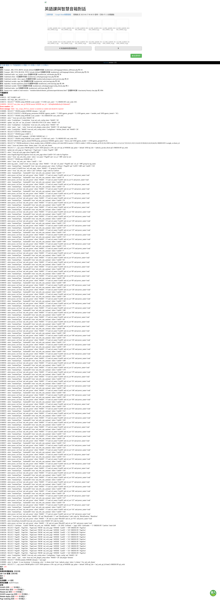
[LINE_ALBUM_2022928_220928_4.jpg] (81, 23)
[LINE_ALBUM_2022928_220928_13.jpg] (67, 37)
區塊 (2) (34, 65)
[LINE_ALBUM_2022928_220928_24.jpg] (109, 37)
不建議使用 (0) (18, 65)
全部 (3, 65)
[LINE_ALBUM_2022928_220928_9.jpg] (122, 23)
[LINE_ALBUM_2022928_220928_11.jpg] (54, 37)
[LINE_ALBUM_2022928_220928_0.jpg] (54, 23)
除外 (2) (40, 65)
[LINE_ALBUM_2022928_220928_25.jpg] (122, 37)
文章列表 (49, 14)
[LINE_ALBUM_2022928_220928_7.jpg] (109, 23)
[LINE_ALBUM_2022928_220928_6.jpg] (95, 23)
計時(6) (45, 65)
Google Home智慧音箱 (63, 14)
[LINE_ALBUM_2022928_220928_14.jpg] (81, 37)
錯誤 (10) (9, 65)
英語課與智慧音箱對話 (68, 48)
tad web (106, 62)
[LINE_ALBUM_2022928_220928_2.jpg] (67, 23)
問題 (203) (27, 65)
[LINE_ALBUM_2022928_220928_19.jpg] (95, 37)
